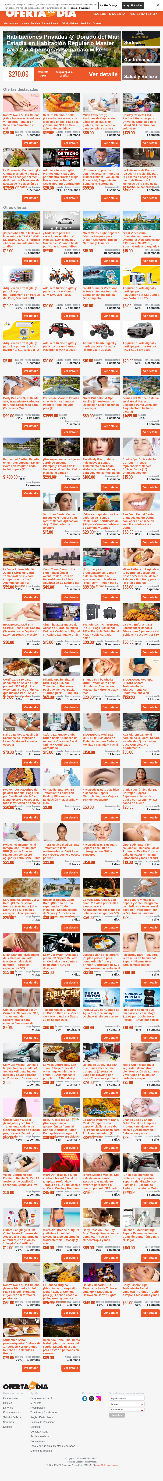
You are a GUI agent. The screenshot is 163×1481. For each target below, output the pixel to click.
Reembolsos (37, 1407)
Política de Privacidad (42, 1422)
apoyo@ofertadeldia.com (106, 1465)
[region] (81, 5)
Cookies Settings (108, 5)
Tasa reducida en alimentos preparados (52, 1446)
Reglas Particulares (41, 1417)
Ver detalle (103, 74)
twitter (91, 1398)
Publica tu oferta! (39, 1436)
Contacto (35, 1427)
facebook (84, 1398)
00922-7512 (88, 1465)
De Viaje (35, 23)
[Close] (157, 5)
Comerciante (37, 1441)
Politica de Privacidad (79, 8)
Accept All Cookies (132, 5)
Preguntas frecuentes (42, 1398)
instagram (98, 1398)
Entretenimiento (50, 23)
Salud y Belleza (70, 23)
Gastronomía (11, 23)
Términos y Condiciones (44, 1412)
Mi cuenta (35, 1403)
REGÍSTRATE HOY (142, 13)
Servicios (85, 23)
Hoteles (25, 23)
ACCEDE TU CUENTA (109, 13)
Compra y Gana (39, 1431)
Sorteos (97, 23)
